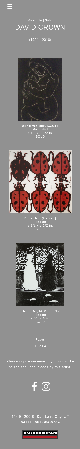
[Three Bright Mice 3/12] (40, 276)
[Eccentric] (40, 183)
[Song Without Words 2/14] (40, 91)
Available (35, 20)
